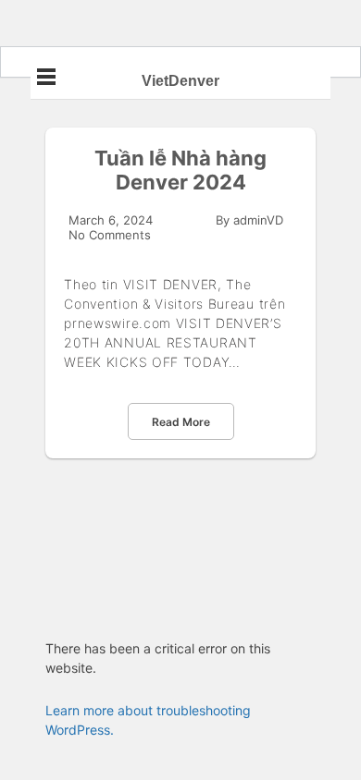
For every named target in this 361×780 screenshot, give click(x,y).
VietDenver (180, 81)
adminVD (258, 220)
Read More (181, 422)
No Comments (109, 234)
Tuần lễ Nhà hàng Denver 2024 (180, 170)
